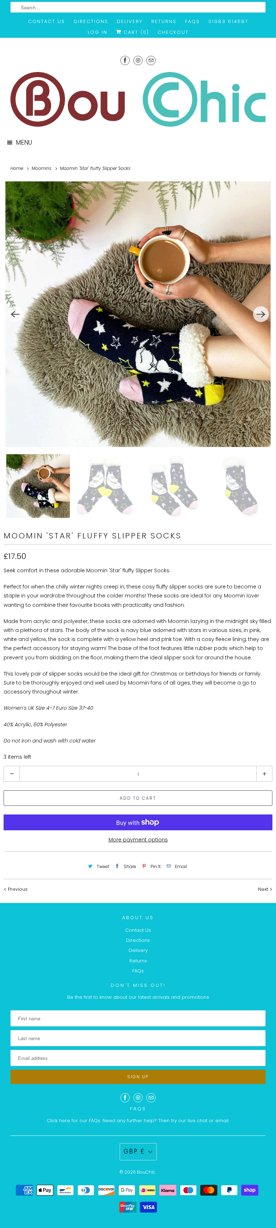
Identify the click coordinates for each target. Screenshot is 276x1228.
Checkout (173, 32)
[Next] (261, 314)
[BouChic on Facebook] (125, 60)
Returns (163, 21)
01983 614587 (228, 21)
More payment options (138, 839)
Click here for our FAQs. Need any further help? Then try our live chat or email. (138, 1120)
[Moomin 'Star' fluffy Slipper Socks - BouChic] (138, 314)
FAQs (192, 21)
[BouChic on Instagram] (138, 60)
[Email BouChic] (151, 60)
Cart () (135, 32)
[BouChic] (138, 99)
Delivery (130, 21)
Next (264, 889)
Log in (97, 32)
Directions (91, 21)
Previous (17, 889)
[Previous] (15, 314)
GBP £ (134, 1151)
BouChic (146, 1172)
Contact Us (46, 21)
